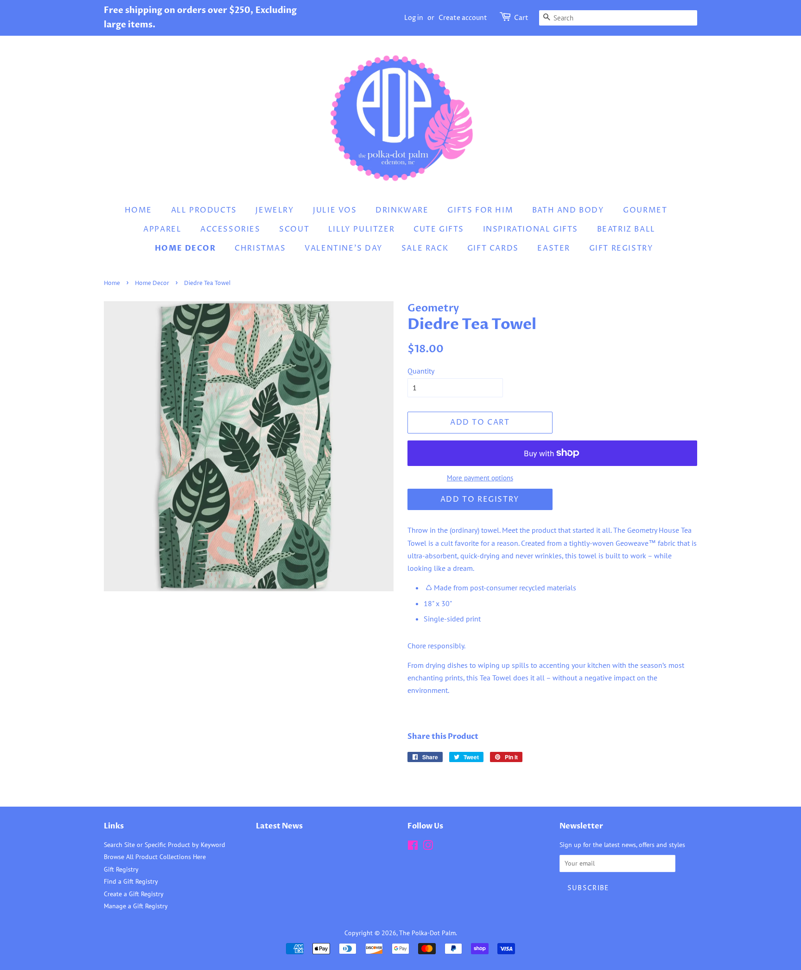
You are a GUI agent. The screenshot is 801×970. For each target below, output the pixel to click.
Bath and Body (568, 210)
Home (138, 210)
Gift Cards (493, 248)
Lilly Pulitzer (361, 229)
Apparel (162, 229)
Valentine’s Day (343, 248)
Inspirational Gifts (530, 229)
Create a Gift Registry (134, 894)
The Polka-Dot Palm (427, 933)
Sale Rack (424, 248)
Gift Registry (621, 248)
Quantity (420, 370)
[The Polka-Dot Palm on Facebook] (412, 847)
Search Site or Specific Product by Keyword (164, 845)
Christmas (260, 248)
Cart (521, 17)
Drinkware (401, 210)
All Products (204, 210)
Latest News (279, 826)
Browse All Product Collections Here (155, 857)
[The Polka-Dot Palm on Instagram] (428, 847)
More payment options (480, 477)
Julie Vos (334, 210)
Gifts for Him (480, 210)
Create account (463, 17)
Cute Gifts (438, 229)
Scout (294, 229)
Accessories (230, 229)
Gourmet (645, 210)
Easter (553, 248)
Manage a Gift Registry (136, 906)
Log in (413, 17)
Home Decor (185, 248)
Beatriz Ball (626, 229)
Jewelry (274, 210)
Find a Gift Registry (131, 881)
